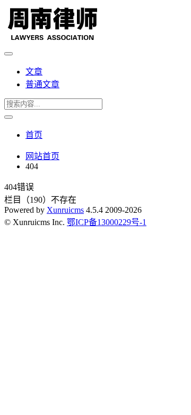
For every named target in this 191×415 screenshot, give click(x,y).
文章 (33, 71)
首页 (33, 134)
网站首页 (42, 156)
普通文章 (42, 84)
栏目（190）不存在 (40, 199)
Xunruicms (65, 209)
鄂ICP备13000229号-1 (106, 222)
